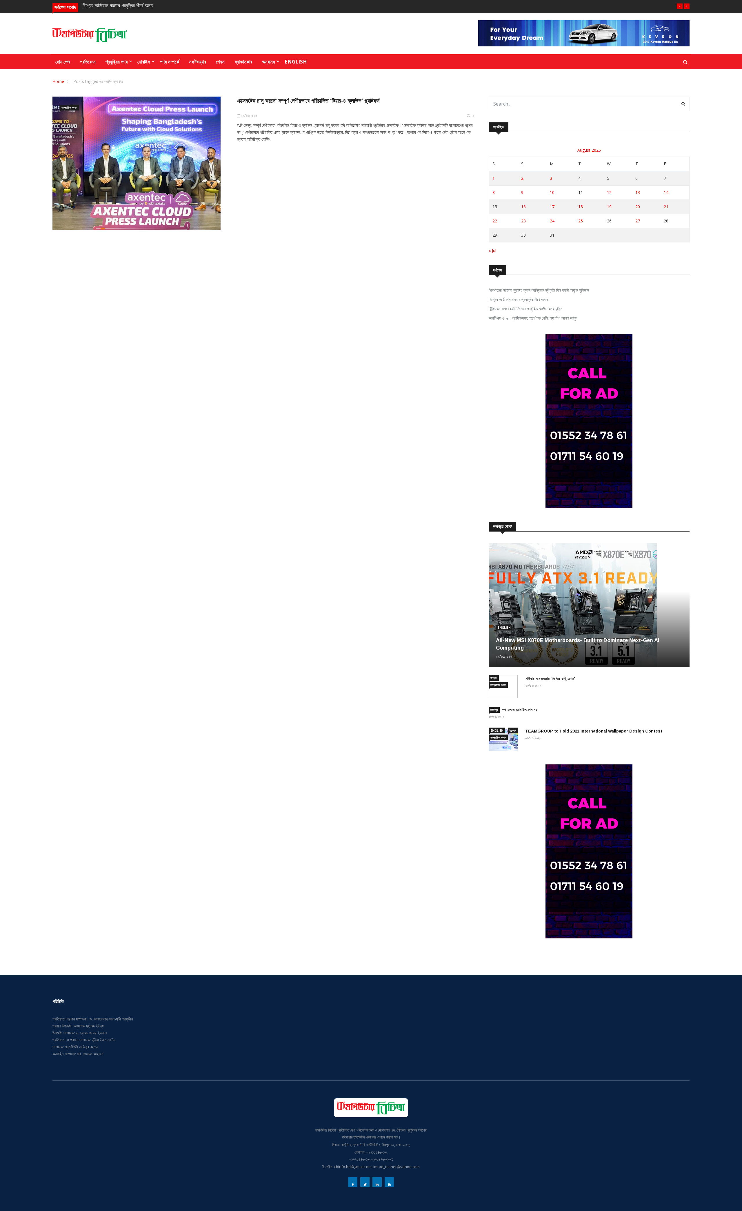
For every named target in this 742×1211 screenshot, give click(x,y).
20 (637, 206)
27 (637, 221)
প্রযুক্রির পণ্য (117, 61)
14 (666, 192)
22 (494, 221)
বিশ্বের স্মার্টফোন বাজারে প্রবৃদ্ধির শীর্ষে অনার (118, 5)
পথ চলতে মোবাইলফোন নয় (519, 709)
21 (666, 206)
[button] (680, 6)
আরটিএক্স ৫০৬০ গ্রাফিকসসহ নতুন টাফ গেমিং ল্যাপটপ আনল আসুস (533, 318)
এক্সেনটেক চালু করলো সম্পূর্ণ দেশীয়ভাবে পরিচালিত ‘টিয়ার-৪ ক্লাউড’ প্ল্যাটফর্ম (308, 100)
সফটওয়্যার (197, 61)
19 (609, 206)
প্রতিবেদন (88, 61)
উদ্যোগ (493, 678)
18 (580, 206)
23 (523, 221)
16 (523, 206)
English (296, 61)
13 (637, 192)
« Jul (492, 250)
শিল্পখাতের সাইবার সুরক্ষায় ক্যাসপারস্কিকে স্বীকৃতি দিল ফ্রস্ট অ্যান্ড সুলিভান (539, 290)
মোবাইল (143, 61)
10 (552, 192)
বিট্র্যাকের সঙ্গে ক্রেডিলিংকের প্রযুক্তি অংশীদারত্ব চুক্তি (526, 308)
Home (58, 81)
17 (552, 206)
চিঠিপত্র (494, 710)
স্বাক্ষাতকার (243, 61)
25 (580, 221)
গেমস (220, 61)
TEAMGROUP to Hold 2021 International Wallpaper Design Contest (593, 731)
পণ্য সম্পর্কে (169, 61)
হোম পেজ (62, 61)
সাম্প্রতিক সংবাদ (69, 108)
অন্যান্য (268, 61)
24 (552, 221)
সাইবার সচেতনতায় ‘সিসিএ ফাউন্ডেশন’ (550, 678)
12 (609, 192)
